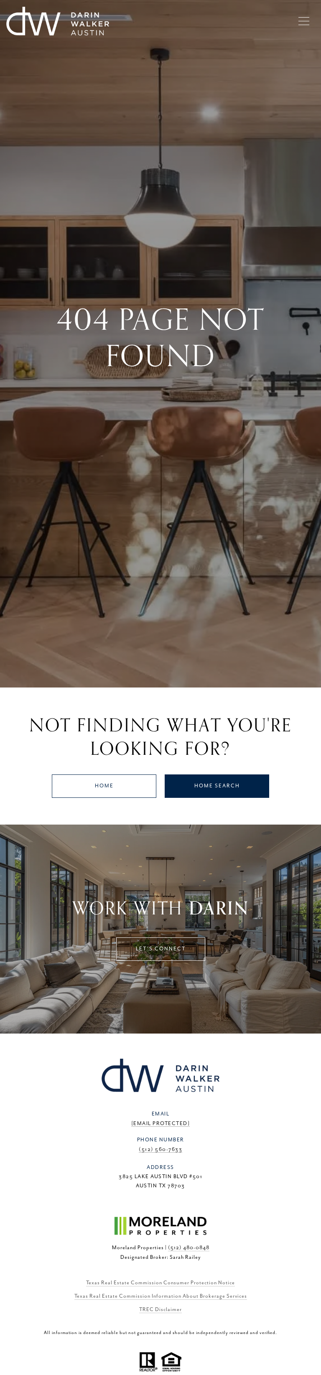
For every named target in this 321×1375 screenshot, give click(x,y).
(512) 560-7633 (160, 1149)
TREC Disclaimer (160, 1309)
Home (104, 786)
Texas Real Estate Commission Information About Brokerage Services (160, 1296)
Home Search (217, 786)
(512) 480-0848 (188, 1248)
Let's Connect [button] (161, 949)
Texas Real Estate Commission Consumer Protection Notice (160, 1283)
